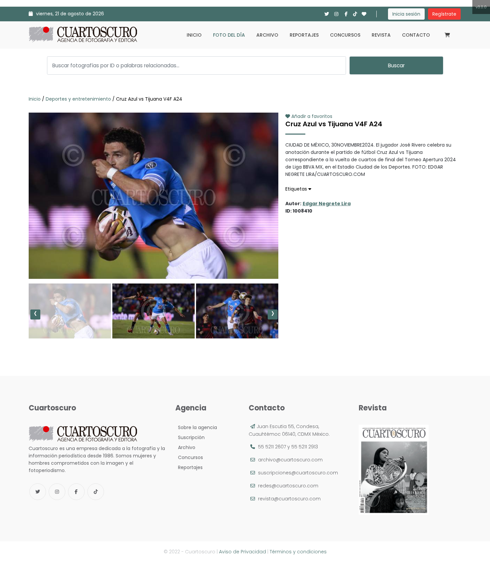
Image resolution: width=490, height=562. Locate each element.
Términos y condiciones (298, 551)
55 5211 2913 (304, 446)
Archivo (267, 35)
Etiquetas (296, 189)
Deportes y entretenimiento (78, 99)
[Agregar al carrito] (153, 259)
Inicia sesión (406, 14)
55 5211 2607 (272, 446)
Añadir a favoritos (311, 116)
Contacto (416, 35)
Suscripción (190, 437)
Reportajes (304, 35)
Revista (381, 35)
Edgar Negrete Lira (327, 203)
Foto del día (229, 35)
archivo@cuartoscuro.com (290, 459)
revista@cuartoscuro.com (289, 498)
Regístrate (444, 14)
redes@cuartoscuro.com (288, 485)
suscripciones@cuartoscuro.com (298, 472)
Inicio (194, 35)
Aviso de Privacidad (242, 551)
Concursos (345, 35)
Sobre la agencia (196, 427)
